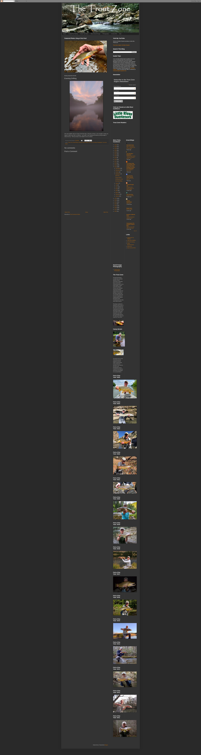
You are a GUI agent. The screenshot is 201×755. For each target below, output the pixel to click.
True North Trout (130, 145)
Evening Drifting (118, 181)
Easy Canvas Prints (131, 247)
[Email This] (85, 140)
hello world (128, 203)
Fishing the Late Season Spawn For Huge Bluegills (130, 188)
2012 (115, 200)
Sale (120, 33)
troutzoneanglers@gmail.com (119, 70)
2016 (115, 163)
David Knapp (75, 142)
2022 (115, 152)
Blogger (106, 745)
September (118, 173)
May (117, 188)
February (118, 194)
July (117, 185)
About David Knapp (95, 33)
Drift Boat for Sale (119, 179)
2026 (115, 144)
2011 (115, 202)
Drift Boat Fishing (81, 142)
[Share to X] (88, 140)
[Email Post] (82, 140)
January (117, 196)
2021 (115, 154)
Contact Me (114, 33)
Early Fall (117, 175)
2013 (115, 198)
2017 (115, 161)
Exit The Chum (129, 209)
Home (64, 33)
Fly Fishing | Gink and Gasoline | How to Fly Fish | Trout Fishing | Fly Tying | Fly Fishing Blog (130, 166)
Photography (106, 33)
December (118, 168)
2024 (115, 148)
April (117, 190)
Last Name (124, 95)
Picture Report (118, 177)
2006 (115, 211)
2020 (115, 155)
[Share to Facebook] (89, 140)
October (117, 172)
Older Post (105, 212)
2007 (115, 209)
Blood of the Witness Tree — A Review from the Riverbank (130, 147)
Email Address (124, 86)
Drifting (86, 142)
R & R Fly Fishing (131, 242)
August (117, 183)
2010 (115, 203)
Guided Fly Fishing (73, 33)
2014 (115, 166)
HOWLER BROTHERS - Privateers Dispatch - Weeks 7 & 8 (130, 157)
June (117, 187)
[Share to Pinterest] (91, 140)
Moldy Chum (129, 208)
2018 (115, 159)
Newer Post (67, 212)
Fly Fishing (95, 142)
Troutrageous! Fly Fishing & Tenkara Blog (130, 224)
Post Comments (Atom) (75, 214)
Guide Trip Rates (84, 33)
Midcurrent (129, 246)
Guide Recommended (130, 244)
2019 (115, 157)
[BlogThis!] (86, 140)
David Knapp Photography (117, 270)
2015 (115, 164)
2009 (115, 205)
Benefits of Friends (130, 195)
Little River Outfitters (131, 240)
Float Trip (90, 142)
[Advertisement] (86, 199)
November (118, 170)
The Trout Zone (129, 194)
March (117, 192)
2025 (115, 146)
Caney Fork (70, 142)
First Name (124, 91)
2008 (115, 207)
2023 (115, 150)
